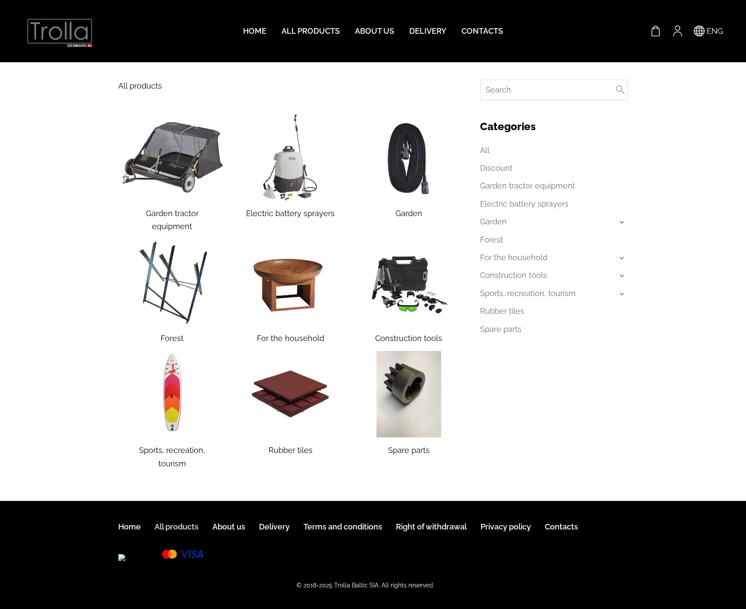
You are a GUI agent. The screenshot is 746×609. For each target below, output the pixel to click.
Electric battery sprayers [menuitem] (524, 203)
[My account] (677, 31)
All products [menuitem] (310, 30)
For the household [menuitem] (513, 257)
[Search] (620, 90)
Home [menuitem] (254, 30)
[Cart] (656, 31)
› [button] (622, 222)
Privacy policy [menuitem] (505, 526)
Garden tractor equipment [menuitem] (527, 185)
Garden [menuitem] (493, 221)
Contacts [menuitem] (482, 30)
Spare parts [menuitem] (501, 329)
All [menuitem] (485, 150)
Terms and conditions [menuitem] (342, 526)
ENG (714, 30)
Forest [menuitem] (491, 239)
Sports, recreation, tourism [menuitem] (528, 293)
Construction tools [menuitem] (513, 275)
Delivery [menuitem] (427, 30)
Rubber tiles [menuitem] (502, 311)
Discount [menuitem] (496, 167)
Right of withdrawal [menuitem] (431, 526)
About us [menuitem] (374, 30)
